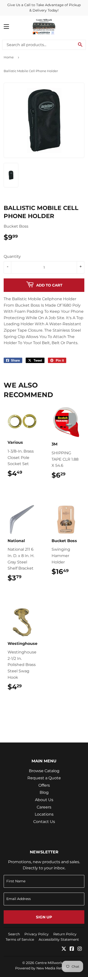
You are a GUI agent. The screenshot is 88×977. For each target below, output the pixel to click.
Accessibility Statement (59, 939)
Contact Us (44, 821)
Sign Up (44, 917)
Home (9, 57)
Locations (44, 814)
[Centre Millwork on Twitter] (63, 949)
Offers (44, 785)
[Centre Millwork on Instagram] (79, 949)
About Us (44, 799)
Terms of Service (20, 939)
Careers (44, 807)
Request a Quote (44, 778)
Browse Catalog (44, 771)
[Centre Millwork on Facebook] (72, 949)
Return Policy (65, 934)
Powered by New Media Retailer (42, 968)
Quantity (12, 256)
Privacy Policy (36, 934)
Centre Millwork (48, 963)
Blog (44, 792)
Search (14, 934)
